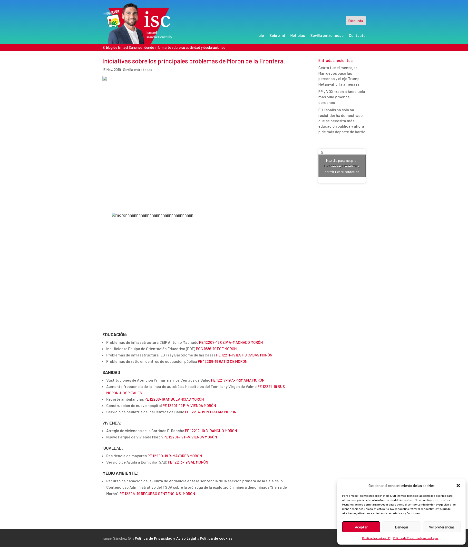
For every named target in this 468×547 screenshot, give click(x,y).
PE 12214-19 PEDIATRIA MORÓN (210, 411)
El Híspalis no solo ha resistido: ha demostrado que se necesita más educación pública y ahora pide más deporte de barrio (341, 120)
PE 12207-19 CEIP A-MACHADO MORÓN (231, 342)
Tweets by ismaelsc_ (341, 166)
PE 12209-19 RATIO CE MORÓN (222, 361)
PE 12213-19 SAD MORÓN (188, 462)
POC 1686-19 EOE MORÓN (216, 348)
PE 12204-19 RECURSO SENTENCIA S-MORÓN (157, 493)
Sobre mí (277, 36)
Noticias (297, 36)
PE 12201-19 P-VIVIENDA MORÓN (189, 405)
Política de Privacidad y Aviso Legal (416, 538)
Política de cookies (216, 538)
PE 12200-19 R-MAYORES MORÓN (174, 455)
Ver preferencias (442, 527)
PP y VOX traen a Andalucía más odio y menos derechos (341, 97)
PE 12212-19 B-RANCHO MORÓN (211, 430)
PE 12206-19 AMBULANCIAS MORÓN (174, 399)
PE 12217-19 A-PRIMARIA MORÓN (237, 380)
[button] (458, 485)
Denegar (401, 527)
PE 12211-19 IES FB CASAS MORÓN (244, 355)
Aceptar (361, 527)
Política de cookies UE (376, 538)
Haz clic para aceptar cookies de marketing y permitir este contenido (342, 166)
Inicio (259, 36)
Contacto (357, 36)
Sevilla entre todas (326, 36)
